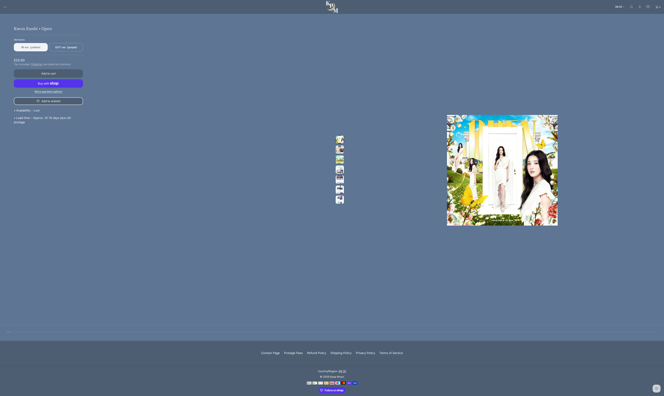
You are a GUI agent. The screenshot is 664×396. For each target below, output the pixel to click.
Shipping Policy (341, 353)
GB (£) (618, 6)
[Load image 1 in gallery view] (339, 139)
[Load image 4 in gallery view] (339, 169)
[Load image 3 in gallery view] (339, 159)
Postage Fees (293, 353)
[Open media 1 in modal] (502, 170)
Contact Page (270, 353)
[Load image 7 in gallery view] (339, 199)
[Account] (640, 7)
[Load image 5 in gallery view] (339, 179)
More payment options (48, 91)
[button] (631, 7)
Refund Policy (316, 353)
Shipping (36, 64)
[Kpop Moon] (332, 7)
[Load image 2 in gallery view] (339, 149)
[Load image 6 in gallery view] (339, 189)
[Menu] (7, 7)
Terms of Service (391, 353)
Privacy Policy (365, 353)
